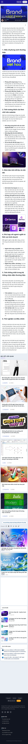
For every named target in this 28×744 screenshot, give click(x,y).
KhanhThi (3, 550)
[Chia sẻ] (25, 25)
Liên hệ (14, 698)
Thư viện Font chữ (6, 719)
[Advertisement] (14, 591)
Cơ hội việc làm (5, 721)
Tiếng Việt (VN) (12, 700)
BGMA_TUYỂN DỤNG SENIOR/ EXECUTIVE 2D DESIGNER (14, 654)
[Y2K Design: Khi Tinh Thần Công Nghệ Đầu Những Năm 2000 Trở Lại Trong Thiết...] (14, 538)
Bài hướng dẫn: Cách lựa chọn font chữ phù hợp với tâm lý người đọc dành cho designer (13, 378)
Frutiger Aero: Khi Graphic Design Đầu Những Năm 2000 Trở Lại (14, 573)
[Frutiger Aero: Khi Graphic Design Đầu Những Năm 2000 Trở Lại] (14, 562)
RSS (19, 700)
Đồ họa (4, 545)
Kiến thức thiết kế (18, 20)
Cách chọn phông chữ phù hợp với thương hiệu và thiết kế (13, 511)
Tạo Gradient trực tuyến (7, 732)
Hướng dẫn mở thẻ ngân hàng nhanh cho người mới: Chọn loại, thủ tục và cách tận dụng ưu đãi (13, 405)
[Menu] (2, 2)
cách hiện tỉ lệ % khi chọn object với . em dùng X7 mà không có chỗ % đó (12, 458)
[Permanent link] (6, 52)
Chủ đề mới (5, 607)
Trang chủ (8, 698)
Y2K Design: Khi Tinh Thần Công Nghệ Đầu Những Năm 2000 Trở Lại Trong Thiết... (13, 548)
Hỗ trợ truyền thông (6, 734)
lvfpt (4, 462)
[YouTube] (8, 712)
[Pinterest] (11, 712)
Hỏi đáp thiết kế (5, 723)
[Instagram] (5, 712)
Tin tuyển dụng (6, 646)
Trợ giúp (20, 698)
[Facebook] (2, 712)
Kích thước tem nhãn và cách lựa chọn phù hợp (13, 485)
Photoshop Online (6, 730)
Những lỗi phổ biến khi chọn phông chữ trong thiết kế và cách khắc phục (12, 431)
